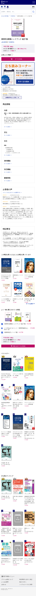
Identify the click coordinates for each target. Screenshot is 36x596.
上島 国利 (3, 42)
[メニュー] (34, 2)
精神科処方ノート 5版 (11, 332)
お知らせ (3, 584)
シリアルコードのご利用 (25, 584)
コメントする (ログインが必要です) (11, 192)
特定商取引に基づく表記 (25, 579)
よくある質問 (4, 582)
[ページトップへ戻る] (33, 593)
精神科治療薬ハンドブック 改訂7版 (15, 324)
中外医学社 (13, 16)
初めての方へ (22, 582)
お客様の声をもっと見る (11, 97)
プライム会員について (7, 579)
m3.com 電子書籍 (4, 16)
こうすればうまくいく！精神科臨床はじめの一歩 (16, 328)
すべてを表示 (29, 303)
